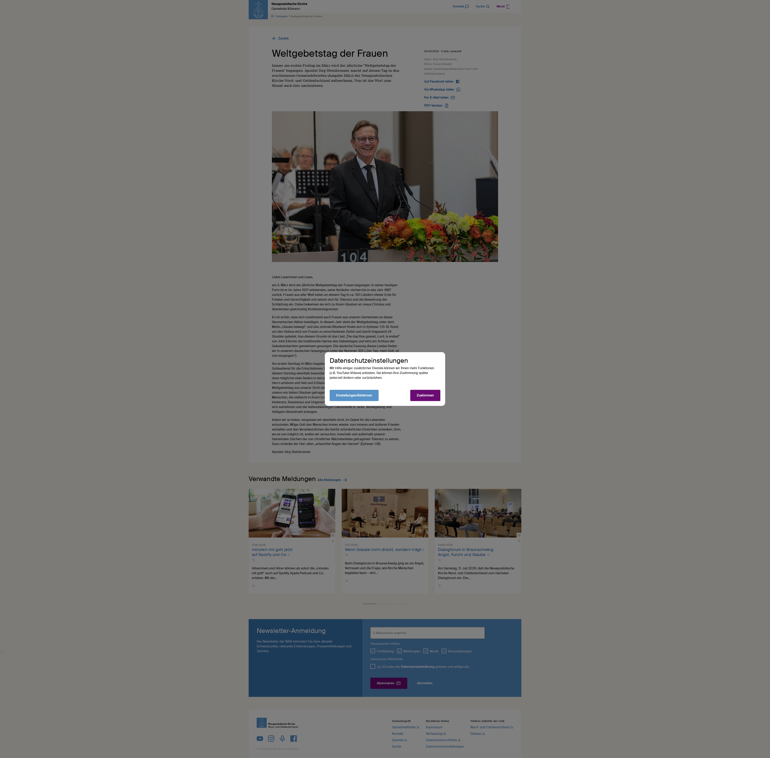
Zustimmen (425, 395)
